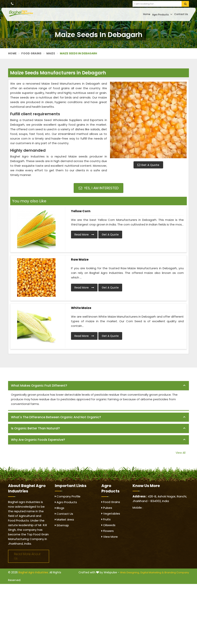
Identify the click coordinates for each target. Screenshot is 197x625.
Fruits (106, 519)
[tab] (98, 385)
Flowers (108, 531)
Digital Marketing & (152, 572)
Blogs (60, 508)
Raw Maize (79, 259)
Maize (50, 53)
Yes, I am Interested (101, 188)
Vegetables (111, 513)
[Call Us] (12, 4)
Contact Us (181, 14)
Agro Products (160, 14)
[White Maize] (36, 326)
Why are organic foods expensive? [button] (38, 439)
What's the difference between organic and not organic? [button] (56, 417)
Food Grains (31, 53)
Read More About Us (27, 556)
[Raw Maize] (36, 277)
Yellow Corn (80, 211)
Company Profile (68, 496)
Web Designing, (130, 572)
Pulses (107, 508)
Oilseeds (108, 525)
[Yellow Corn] (36, 229)
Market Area (65, 519)
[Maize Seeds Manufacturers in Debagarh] (148, 119)
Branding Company (176, 572)
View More (110, 537)
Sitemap (62, 525)
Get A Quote (149, 165)
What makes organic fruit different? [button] (39, 385)
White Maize (81, 308)
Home (146, 14)
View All (180, 453)
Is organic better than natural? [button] (35, 428)
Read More (81, 234)
